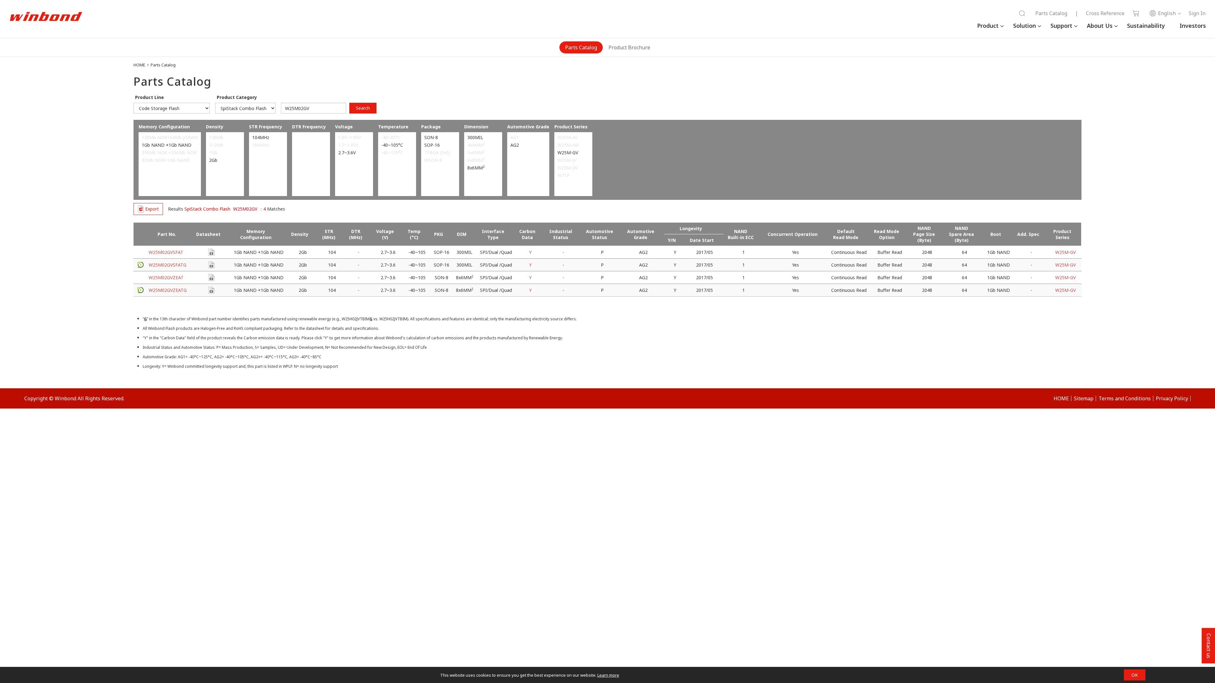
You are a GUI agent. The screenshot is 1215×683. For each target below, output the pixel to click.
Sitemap (1084, 398)
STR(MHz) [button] (328, 234)
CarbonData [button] (527, 234)
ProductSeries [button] (1062, 234)
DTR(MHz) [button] (355, 234)
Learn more (608, 675)
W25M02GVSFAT (166, 252)
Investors (1193, 25)
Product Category (237, 97)
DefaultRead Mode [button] (845, 234)
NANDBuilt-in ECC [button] (741, 234)
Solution (1024, 25)
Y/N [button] (672, 240)
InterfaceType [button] (493, 234)
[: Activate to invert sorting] (140, 234)
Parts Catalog (1051, 13)
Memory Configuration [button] (255, 234)
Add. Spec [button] (1028, 234)
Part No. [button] (167, 234)
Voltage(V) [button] (385, 234)
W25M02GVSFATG (167, 265)
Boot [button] (995, 234)
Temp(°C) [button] (414, 234)
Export (152, 209)
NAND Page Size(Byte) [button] (924, 234)
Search (363, 108)
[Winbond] (45, 17)
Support (1061, 25)
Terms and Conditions (1125, 398)
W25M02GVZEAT (166, 277)
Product (988, 25)
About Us (1099, 25)
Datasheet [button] (208, 234)
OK (1134, 675)
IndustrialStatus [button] (560, 234)
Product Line (149, 97)
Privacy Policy (1172, 398)
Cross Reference (1105, 13)
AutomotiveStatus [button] (599, 234)
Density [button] (299, 234)
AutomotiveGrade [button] (640, 234)
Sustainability (1146, 25)
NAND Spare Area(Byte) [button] (961, 234)
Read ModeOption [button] (886, 234)
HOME (139, 65)
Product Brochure (629, 47)
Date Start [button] (702, 240)
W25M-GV (1065, 252)
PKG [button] (438, 234)
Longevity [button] (691, 228)
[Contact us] (211, 252)
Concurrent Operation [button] (793, 234)
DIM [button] (461, 234)
